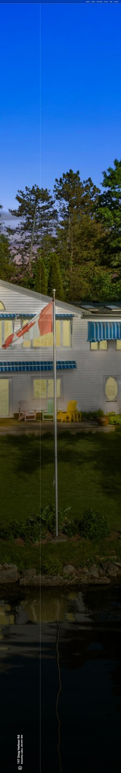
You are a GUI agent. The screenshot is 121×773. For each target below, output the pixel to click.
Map (111, 1)
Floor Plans (99, 1)
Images (88, 1)
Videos (93, 1)
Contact (116, 1)
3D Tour (106, 1)
